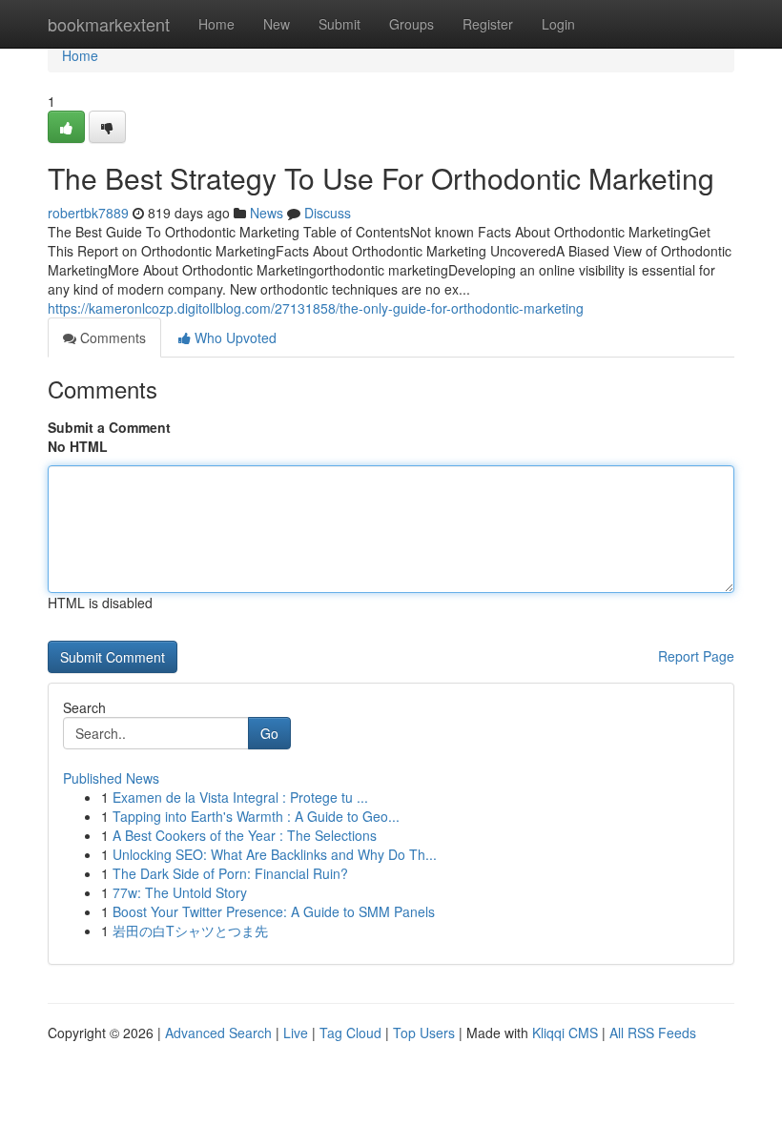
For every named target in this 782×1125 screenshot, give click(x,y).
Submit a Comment (109, 427)
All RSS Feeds (652, 1032)
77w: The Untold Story (180, 892)
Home (216, 23)
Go (269, 733)
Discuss (327, 212)
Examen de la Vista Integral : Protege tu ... (240, 797)
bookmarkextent (109, 23)
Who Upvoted (234, 337)
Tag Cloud (350, 1032)
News (266, 212)
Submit (339, 23)
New (276, 23)
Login (558, 23)
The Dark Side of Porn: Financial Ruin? (230, 873)
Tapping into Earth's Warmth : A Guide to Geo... (256, 816)
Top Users (424, 1032)
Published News (111, 778)
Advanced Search (218, 1032)
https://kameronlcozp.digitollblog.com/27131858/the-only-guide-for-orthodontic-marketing (316, 307)
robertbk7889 (88, 212)
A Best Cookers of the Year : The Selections (245, 835)
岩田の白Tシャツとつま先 (190, 930)
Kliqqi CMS (565, 1032)
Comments (111, 337)
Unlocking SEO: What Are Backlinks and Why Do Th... (275, 854)
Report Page (696, 655)
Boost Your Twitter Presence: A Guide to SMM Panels (274, 911)
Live (295, 1032)
